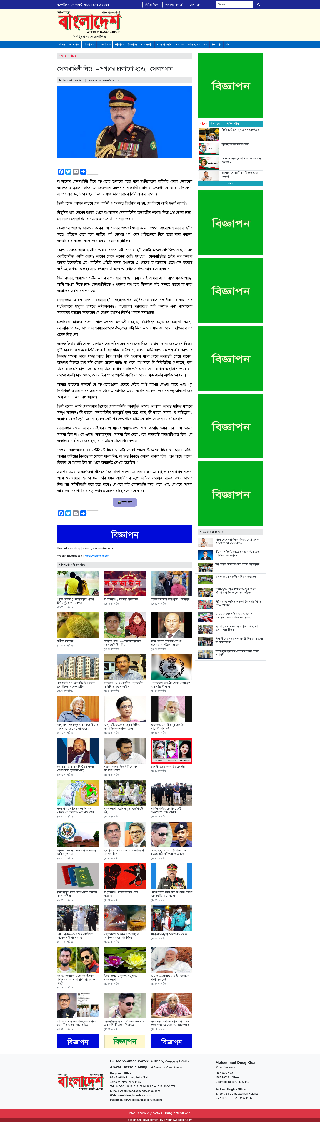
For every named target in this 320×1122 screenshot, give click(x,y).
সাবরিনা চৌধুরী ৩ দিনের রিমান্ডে (169, 934)
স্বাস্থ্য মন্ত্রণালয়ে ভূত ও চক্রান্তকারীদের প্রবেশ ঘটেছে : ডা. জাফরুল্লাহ (77, 726)
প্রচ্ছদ (62, 44)
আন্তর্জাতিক (105, 44)
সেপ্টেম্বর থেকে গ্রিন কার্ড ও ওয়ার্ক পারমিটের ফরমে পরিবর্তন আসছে (234, 615)
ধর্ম (205, 44)
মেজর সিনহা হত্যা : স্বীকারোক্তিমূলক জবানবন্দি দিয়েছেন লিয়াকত (124, 1023)
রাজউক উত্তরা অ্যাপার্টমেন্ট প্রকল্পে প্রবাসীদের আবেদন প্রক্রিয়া (76, 684)
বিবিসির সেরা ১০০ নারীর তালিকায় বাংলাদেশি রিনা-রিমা (122, 643)
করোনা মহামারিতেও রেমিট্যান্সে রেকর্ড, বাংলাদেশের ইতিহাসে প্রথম (76, 810)
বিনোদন (132, 44)
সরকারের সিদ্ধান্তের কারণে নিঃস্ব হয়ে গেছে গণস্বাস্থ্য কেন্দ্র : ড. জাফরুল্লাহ (170, 1023)
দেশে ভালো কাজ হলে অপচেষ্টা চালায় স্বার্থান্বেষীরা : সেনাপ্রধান (171, 894)
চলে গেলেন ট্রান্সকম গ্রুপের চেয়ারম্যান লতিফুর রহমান (166, 643)
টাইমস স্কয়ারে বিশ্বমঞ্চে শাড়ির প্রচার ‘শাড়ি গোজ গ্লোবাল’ (238, 603)
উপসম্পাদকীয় (164, 44)
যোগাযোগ (195, 4)
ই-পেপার (216, 44)
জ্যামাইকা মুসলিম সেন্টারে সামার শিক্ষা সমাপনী (237, 653)
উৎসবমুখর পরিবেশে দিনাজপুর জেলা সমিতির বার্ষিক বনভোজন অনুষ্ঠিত (236, 591)
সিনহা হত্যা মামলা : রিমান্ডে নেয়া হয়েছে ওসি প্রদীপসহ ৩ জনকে (169, 852)
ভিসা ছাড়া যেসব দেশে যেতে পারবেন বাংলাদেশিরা (77, 894)
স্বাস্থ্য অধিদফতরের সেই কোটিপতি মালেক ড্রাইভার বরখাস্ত (75, 936)
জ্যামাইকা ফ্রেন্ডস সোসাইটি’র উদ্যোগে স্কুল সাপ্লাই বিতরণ (237, 628)
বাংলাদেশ (89, 44)
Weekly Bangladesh (96, 555)
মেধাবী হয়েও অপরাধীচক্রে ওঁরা (168, 767)
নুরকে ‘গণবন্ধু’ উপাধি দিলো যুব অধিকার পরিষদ (120, 768)
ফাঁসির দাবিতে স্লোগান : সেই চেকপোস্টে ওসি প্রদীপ (166, 810)
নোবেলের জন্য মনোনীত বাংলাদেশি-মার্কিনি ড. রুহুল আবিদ (124, 684)
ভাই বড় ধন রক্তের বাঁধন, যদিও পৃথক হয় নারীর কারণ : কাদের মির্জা (76, 1023)
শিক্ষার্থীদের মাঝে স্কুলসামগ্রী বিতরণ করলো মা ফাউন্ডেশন (239, 640)
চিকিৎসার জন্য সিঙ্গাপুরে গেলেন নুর (170, 599)
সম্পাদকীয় (146, 44)
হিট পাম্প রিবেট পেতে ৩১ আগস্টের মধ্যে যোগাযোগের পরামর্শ (238, 553)
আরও (228, 44)
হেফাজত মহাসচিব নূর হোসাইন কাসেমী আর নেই (168, 726)
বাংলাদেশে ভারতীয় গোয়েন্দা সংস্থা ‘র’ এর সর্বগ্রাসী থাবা (171, 684)
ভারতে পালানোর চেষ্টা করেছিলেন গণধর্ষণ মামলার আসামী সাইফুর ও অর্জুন (76, 979)
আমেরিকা (74, 44)
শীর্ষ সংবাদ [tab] (216, 123)
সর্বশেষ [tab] (203, 123)
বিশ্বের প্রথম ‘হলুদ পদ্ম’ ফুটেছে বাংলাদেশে (120, 977)
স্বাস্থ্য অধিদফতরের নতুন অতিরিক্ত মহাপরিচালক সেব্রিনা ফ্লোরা (122, 726)
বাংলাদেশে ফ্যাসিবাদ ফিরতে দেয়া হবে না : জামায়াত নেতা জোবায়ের (238, 541)
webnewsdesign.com (179, 1119)
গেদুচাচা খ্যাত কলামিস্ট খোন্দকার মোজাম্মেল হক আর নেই (75, 768)
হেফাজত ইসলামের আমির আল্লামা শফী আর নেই (169, 977)
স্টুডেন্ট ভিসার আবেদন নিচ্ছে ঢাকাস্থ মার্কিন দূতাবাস (76, 852)
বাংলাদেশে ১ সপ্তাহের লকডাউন (121, 599)
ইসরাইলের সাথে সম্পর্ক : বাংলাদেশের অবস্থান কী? (124, 852)
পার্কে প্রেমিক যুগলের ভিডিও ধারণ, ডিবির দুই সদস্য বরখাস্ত (75, 601)
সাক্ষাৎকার (194, 44)
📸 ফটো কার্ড (124, 502)
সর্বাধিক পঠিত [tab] (232, 123)
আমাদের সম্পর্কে (173, 4)
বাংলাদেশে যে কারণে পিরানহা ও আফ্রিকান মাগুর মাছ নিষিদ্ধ (121, 936)
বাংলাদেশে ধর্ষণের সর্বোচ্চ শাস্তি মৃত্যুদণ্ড (121, 894)
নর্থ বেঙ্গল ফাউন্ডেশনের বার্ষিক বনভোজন (237, 564)
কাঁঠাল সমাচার (65, 641)
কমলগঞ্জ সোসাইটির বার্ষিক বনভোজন (236, 577)
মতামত (180, 44)
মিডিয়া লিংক (151, 4)
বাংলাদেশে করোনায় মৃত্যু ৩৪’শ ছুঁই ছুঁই (123, 810)
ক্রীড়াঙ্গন (119, 44)
